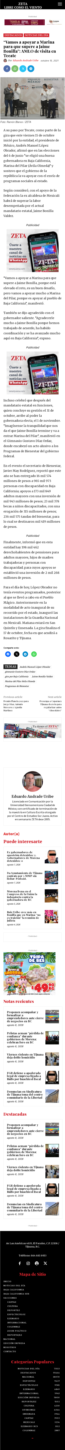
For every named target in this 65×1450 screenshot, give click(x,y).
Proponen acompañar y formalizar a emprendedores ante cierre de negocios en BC (25, 1016)
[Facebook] (6, 68)
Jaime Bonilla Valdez (42, 676)
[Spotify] (36, 1263)
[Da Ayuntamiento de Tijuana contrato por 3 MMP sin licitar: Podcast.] (51, 877)
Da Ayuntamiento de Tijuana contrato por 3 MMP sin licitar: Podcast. (24, 875)
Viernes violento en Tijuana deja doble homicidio (25, 1056)
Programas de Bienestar (17, 686)
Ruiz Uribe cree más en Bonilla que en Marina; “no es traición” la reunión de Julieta (24, 916)
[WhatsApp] (14, 68)
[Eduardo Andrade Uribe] (5, 60)
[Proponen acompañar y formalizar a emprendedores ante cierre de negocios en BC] (52, 1016)
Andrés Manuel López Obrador (35, 667)
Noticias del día (36, 35)
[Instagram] (28, 1263)
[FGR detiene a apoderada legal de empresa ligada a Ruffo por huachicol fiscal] (52, 1077)
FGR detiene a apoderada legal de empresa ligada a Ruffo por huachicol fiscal (24, 1076)
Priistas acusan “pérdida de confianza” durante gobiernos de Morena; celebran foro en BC (25, 1037)
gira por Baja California (16, 676)
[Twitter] (22, 68)
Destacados (13, 35)
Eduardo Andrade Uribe (25, 60)
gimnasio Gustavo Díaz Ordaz (20, 671)
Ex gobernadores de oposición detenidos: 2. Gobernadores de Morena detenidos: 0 (23, 856)
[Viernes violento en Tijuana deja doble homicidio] (52, 1059)
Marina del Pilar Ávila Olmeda (20, 681)
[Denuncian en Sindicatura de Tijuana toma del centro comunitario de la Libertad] (52, 1096)
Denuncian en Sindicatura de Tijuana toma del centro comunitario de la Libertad (25, 1094)
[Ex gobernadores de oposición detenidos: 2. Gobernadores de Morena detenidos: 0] (51, 856)
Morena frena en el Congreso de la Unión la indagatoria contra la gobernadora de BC (22, 896)
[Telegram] (30, 68)
